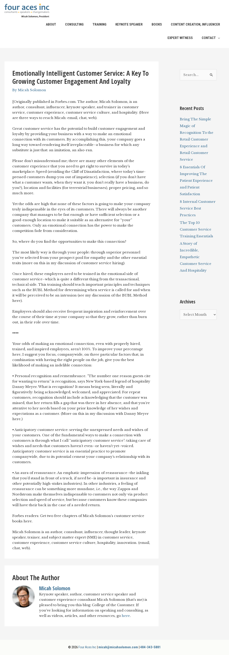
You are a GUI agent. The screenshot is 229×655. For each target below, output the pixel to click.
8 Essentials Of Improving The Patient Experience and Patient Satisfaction (196, 180)
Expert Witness (180, 38)
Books (157, 24)
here (126, 616)
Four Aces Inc (87, 647)
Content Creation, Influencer (195, 24)
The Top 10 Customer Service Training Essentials (196, 229)
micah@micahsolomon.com (118, 647)
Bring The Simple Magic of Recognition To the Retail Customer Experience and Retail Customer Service (196, 139)
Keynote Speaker (129, 24)
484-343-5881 (150, 647)
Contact (209, 38)
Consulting (74, 24)
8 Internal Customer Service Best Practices (198, 208)
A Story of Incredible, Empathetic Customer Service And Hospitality (195, 256)
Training (99, 24)
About (51, 24)
